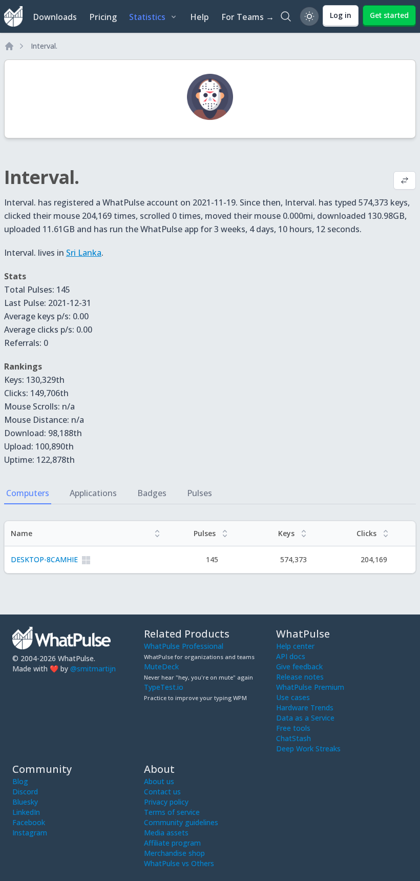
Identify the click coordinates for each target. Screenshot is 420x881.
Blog (20, 781)
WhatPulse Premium (310, 687)
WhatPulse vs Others (179, 863)
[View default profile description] (404, 181)
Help (199, 17)
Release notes (300, 677)
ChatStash (293, 738)
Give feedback (299, 666)
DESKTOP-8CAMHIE (44, 559)
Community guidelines (181, 822)
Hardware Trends (304, 707)
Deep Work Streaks (308, 748)
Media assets (166, 832)
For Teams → (247, 17)
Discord (25, 791)
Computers (27, 493)
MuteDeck (161, 666)
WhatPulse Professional (183, 646)
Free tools (293, 728)
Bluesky (25, 802)
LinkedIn (26, 812)
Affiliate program (172, 843)
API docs (290, 656)
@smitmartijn (93, 668)
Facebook (28, 822)
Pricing (103, 17)
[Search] (286, 16)
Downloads (55, 17)
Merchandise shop (174, 853)
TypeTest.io (163, 687)
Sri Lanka (83, 252)
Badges (151, 493)
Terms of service (172, 812)
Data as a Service (305, 718)
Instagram (29, 832)
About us (159, 781)
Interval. (44, 46)
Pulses (199, 493)
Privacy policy (166, 802)
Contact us (162, 791)
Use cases (293, 697)
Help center (295, 646)
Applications (93, 493)
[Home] (9, 46)
